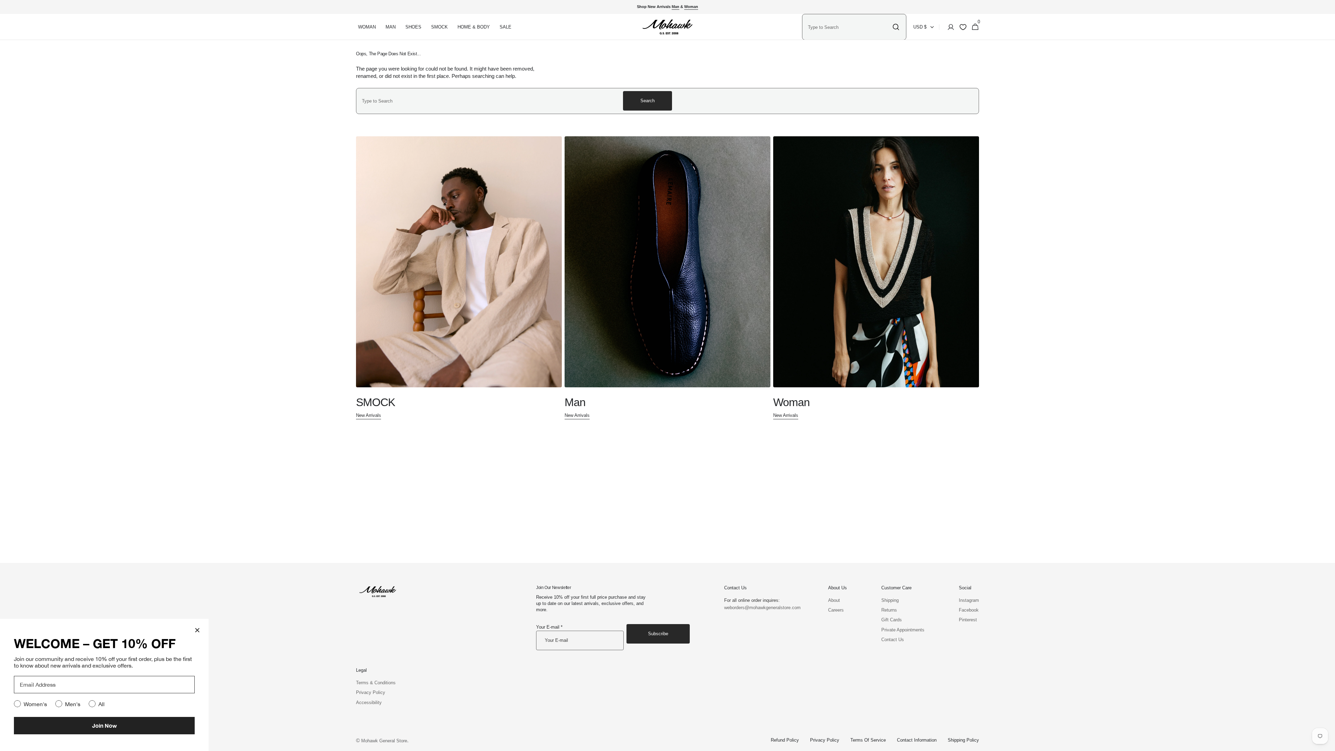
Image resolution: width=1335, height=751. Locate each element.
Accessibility (369, 702)
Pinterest (968, 619)
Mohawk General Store (384, 740)
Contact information (917, 740)
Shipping (890, 600)
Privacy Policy (370, 692)
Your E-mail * (549, 627)
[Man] (667, 278)
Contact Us (892, 639)
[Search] (895, 27)
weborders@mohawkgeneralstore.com (759, 607)
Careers (836, 610)
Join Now (104, 725)
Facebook (969, 610)
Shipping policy (963, 740)
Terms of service (868, 740)
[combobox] (848, 27)
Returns (889, 610)
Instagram (969, 600)
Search (647, 100)
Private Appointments (902, 629)
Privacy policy (824, 740)
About (834, 600)
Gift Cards (891, 619)
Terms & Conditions (376, 682)
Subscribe (658, 633)
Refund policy (785, 740)
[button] (948, 27)
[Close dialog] (197, 630)
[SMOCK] (459, 278)
